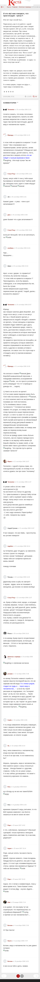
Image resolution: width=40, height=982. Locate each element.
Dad (9, 902)
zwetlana (10, 248)
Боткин (10, 925)
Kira (9, 787)
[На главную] (2, 7)
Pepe (9, 825)
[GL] (5, 745)
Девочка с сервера (14, 656)
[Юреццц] (5, 134)
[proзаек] (5, 673)
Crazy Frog (11, 174)
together (10, 546)
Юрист (10, 461)
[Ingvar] (5, 847)
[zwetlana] (5, 247)
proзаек (10, 674)
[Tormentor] (5, 108)
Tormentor (11, 109)
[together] (5, 545)
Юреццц (10, 135)
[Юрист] (5, 460)
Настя (10, 941)
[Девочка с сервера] (5, 656)
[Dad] (5, 901)
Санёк (10, 720)
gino (9, 215)
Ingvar (10, 848)
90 (36, 96)
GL (8, 746)
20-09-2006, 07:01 (8, 96)
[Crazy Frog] (5, 173)
